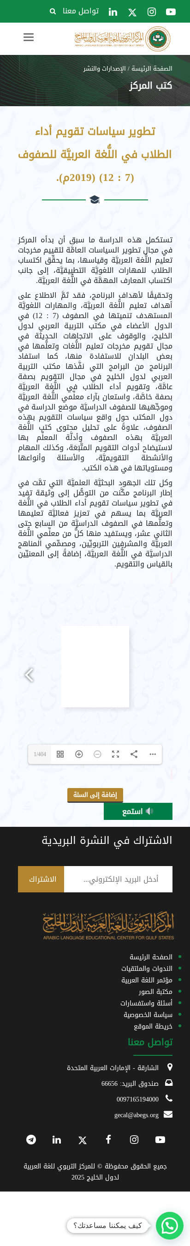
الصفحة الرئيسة (151, 68)
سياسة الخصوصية (148, 1015)
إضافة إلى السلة (95, 795)
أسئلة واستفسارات (146, 1003)
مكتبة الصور (155, 992)
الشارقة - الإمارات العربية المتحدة (113, 1068)
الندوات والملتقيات (146, 969)
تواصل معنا (81, 11)
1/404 (40, 754)
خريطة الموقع (153, 1026)
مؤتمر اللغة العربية (146, 980)
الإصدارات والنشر (104, 68)
